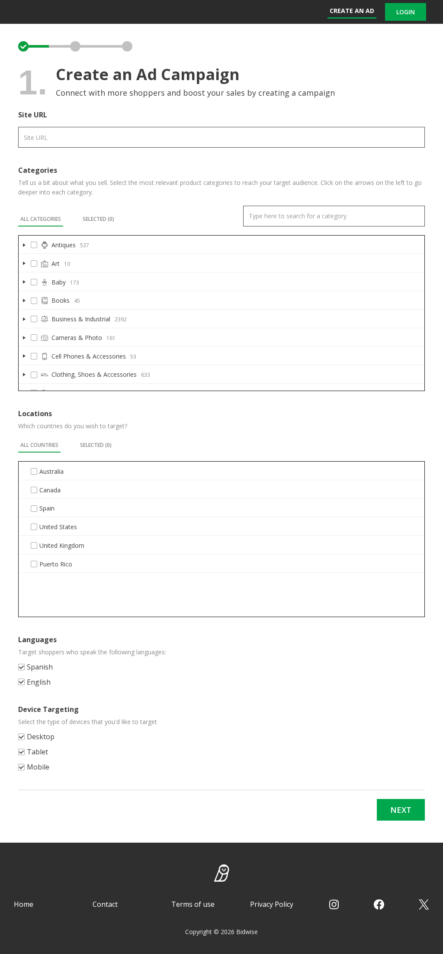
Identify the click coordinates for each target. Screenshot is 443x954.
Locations (35, 413)
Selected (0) (98, 219)
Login (405, 12)
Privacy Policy (271, 904)
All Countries (39, 445)
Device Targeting (48, 709)
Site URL (32, 115)
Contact (105, 904)
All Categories (40, 219)
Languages (37, 639)
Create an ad (352, 10)
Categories (37, 170)
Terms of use (193, 904)
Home (23, 904)
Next (400, 810)
